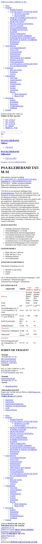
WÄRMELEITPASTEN (19, 30)
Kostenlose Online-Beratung (17, 531)
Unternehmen (10, 76)
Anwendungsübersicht (18, 48)
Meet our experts (16, 70)
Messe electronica (20, 94)
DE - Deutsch (10, 120)
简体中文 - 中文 (11, 128)
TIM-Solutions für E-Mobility (20, 58)
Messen (12, 92)
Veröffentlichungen (16, 106)
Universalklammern (17, 62)
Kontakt (8, 110)
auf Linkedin (11, 396)
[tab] (21, 141)
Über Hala (13, 78)
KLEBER (13, 32)
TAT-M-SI (9, 147)
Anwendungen (10, 46)
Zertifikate (13, 108)
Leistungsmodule (16, 52)
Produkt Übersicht (16, 10)
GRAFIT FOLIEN (16, 26)
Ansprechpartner (16, 80)
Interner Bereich (11, 410)
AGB (7, 408)
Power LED (14, 50)
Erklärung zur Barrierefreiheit (15, 406)
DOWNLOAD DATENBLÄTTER (24, 542)
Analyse (13, 74)
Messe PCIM (19, 96)
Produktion (14, 72)
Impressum (9, 400)
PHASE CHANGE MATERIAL (21, 24)
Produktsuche (14, 42)
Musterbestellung (11, 386)
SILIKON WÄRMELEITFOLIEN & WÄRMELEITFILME (23, 19)
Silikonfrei (10, 152)
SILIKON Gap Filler (21, 14)
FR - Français (10, 124)
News (7, 6)
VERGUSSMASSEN (18, 34)
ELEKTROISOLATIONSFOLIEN (22, 38)
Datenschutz (9, 402)
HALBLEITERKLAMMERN (21, 36)
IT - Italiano (9, 126)
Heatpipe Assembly (17, 60)
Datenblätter (14, 44)
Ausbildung (14, 90)
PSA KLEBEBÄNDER (18, 28)
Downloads (9, 98)
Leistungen (9, 68)
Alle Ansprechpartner (8, 359)
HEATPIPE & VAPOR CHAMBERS (23, 40)
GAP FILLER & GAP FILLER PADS (24, 12)
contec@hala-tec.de (8, 378)
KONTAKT (9, 179)
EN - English (10, 122)
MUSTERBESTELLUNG (22, 181)
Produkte (8, 8)
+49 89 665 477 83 (7, 528)
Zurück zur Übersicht (8, 361)
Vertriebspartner (15, 84)
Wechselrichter (15, 56)
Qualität (12, 86)
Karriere (13, 88)
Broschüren (14, 104)
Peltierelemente (15, 54)
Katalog (12, 100)
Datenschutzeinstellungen (14, 404)
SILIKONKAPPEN (17, 22)
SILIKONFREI (20, 16)
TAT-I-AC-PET (11, 158)
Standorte (13, 82)
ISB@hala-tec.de (34, 392)
